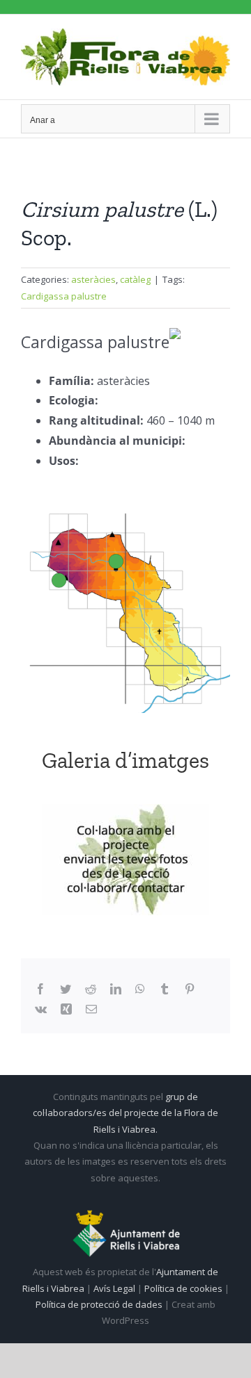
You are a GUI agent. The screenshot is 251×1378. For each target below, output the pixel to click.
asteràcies (93, 279)
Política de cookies (184, 1288)
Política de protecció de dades (100, 1304)
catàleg (135, 279)
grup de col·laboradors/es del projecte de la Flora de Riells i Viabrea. (125, 1112)
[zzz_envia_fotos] (125, 859)
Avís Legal (114, 1288)
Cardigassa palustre (64, 296)
